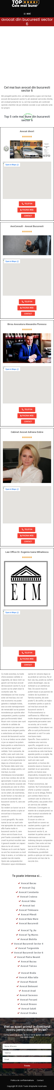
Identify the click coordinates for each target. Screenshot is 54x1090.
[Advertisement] (27, 56)
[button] (27, 203)
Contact (40, 1080)
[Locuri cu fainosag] (27, 3)
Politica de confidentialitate (22, 1080)
